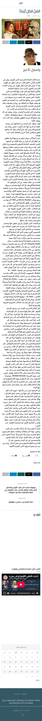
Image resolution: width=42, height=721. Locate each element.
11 (21, 662)
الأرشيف (24, 694)
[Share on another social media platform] (5, 42)
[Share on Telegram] (13, 42)
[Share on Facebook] (36, 42)
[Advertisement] (21, 620)
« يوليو (38, 680)
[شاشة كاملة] (4, 593)
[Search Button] (4, 3)
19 (15, 667)
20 (10, 667)
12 (15, 662)
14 (4, 662)
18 (21, 667)
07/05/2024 (36, 16)
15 (37, 667)
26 (15, 671)
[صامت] (8, 593)
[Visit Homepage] (21, 3)
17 (27, 667)
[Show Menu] (38, 3)
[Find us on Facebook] (25, 715)
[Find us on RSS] (16, 715)
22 (37, 671)
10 (27, 662)
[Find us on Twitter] (23, 715)
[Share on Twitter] (28, 42)
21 (4, 667)
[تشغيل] (37, 593)
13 (10, 662)
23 (32, 671)
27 (10, 671)
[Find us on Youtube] (20, 715)
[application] (21, 584)
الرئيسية (17, 694)
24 (27, 671)
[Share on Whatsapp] (21, 42)
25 (21, 671)
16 (32, 667)
